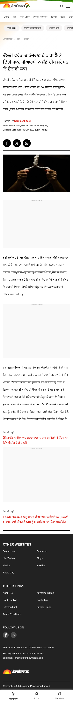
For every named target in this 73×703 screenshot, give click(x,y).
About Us (8, 593)
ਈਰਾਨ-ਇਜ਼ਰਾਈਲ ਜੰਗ (32, 28)
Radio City (8, 572)
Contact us (42, 600)
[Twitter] (14, 635)
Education (42, 551)
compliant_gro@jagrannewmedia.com (23, 658)
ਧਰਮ (63, 17)
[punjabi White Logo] (16, 672)
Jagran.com (9, 551)
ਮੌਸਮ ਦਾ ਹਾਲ (54, 28)
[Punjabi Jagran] (16, 6)
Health (6, 565)
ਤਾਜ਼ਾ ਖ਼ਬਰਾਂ (25, 17)
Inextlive (41, 565)
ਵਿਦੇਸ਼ (54, 17)
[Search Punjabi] (61, 6)
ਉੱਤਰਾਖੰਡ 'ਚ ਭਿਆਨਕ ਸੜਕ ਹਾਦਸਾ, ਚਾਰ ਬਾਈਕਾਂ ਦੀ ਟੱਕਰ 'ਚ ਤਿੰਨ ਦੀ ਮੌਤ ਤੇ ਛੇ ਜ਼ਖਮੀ (35, 440)
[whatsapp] (27, 143)
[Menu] (67, 6)
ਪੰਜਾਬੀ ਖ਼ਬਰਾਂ (7, 39)
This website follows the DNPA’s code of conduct (28, 647)
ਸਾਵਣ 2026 (12, 28)
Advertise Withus (45, 593)
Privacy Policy (44, 607)
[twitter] (17, 143)
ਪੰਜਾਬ (6, 17)
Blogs (40, 558)
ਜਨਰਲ (26, 39)
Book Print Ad (10, 600)
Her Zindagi (9, 558)
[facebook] (7, 143)
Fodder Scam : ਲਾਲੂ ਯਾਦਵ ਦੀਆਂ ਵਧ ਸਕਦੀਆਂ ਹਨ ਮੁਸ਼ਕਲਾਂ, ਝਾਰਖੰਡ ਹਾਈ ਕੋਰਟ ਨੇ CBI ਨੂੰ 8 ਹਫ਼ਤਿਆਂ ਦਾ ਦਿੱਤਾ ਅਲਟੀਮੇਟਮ (36, 519)
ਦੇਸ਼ (14, 17)
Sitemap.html (10, 607)
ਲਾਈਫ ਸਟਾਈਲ (40, 17)
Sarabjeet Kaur (22, 121)
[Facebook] (6, 635)
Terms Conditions (12, 614)
